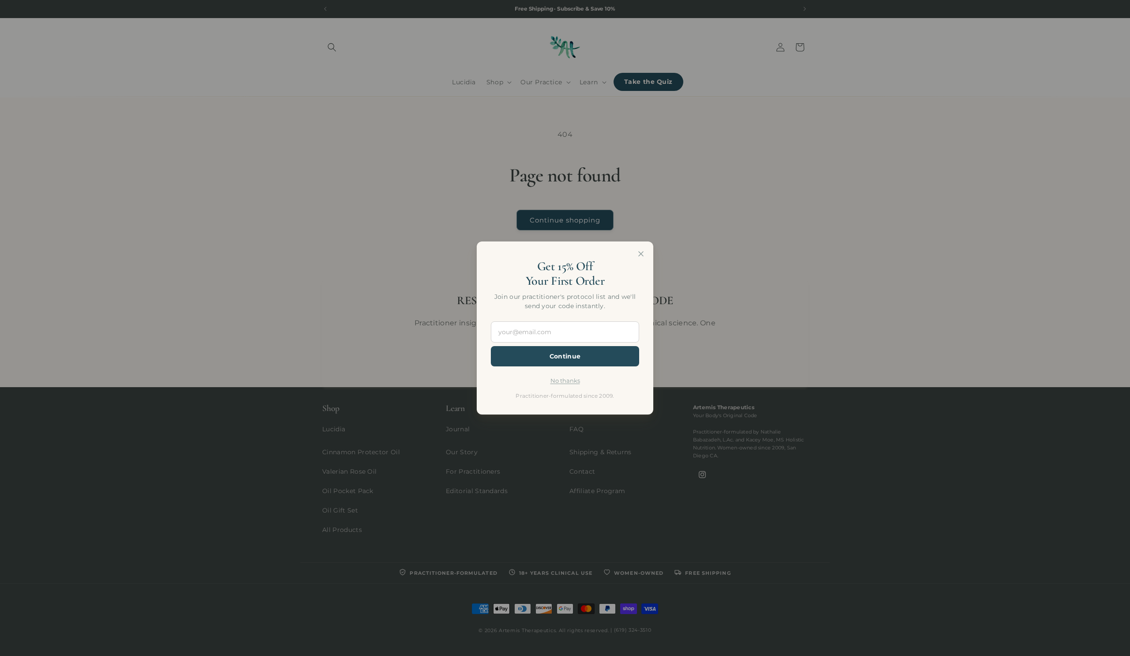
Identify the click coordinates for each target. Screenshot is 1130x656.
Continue (565, 356)
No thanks (565, 380)
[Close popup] (641, 254)
